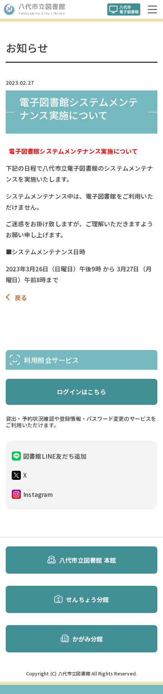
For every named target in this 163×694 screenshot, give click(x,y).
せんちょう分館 (87, 599)
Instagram (38, 494)
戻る (21, 297)
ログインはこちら (81, 391)
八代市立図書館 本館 (87, 560)
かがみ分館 (87, 638)
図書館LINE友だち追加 (54, 456)
